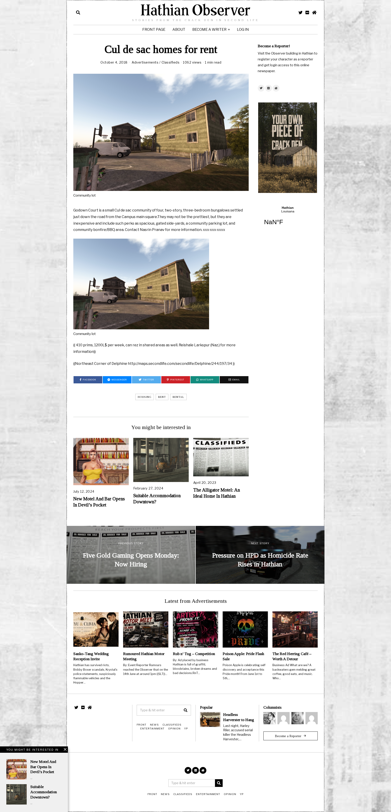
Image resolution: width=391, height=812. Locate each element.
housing (144, 397)
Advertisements (145, 62)
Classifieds (171, 62)
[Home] (314, 12)
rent (162, 397)
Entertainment (152, 728)
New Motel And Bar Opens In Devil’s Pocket (43, 766)
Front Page (153, 29)
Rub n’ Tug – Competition (194, 653)
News (154, 724)
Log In (243, 29)
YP (186, 728)
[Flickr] (307, 12)
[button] (185, 710)
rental (178, 397)
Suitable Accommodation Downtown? (43, 791)
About (178, 29)
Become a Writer (209, 29)
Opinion (174, 728)
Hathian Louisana (288, 218)
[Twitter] (300, 12)
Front (141, 724)
